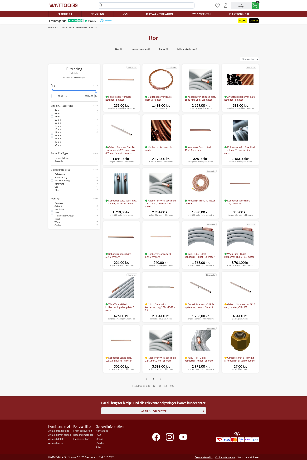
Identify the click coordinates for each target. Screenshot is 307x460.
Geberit (58, 206)
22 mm (57, 132)
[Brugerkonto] (225, 5)
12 (154, 385)
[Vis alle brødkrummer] (96, 27)
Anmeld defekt (56, 438)
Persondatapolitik (204, 457)
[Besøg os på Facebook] (156, 436)
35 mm (57, 138)
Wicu (57, 221)
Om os (99, 438)
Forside (52, 27)
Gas (56, 186)
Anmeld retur (55, 443)
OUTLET (254, 20)
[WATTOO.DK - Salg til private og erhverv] (63, 5)
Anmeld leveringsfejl (59, 434)
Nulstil (95, 86)
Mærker (100, 443)
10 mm (57, 119)
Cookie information (225, 457)
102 (172, 385)
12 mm (57, 122)
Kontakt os (102, 430)
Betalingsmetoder (83, 434)
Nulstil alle (74, 73)
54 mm (57, 144)
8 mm (57, 116)
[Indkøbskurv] (245, 5)
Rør (91, 27)
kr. (66, 96)
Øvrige (57, 225)
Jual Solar (59, 209)
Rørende (58, 161)
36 (160, 385)
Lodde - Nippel (61, 158)
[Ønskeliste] (217, 5)
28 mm (57, 135)
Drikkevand (60, 174)
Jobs (98, 447)
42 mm (57, 141)
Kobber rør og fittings (74, 27)
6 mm (57, 113)
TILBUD (242, 20)
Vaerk (57, 218)
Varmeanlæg (60, 177)
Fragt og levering (82, 430)
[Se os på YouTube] (183, 436)
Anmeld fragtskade (58, 430)
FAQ (98, 434)
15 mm (57, 126)
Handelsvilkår (81, 438)
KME (56, 212)
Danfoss (58, 203)
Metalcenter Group (64, 215)
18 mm (57, 129)
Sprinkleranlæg (62, 180)
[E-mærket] (106, 20)
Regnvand (59, 183)
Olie (56, 190)
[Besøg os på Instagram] (169, 436)
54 (165, 385)
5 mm (57, 110)
